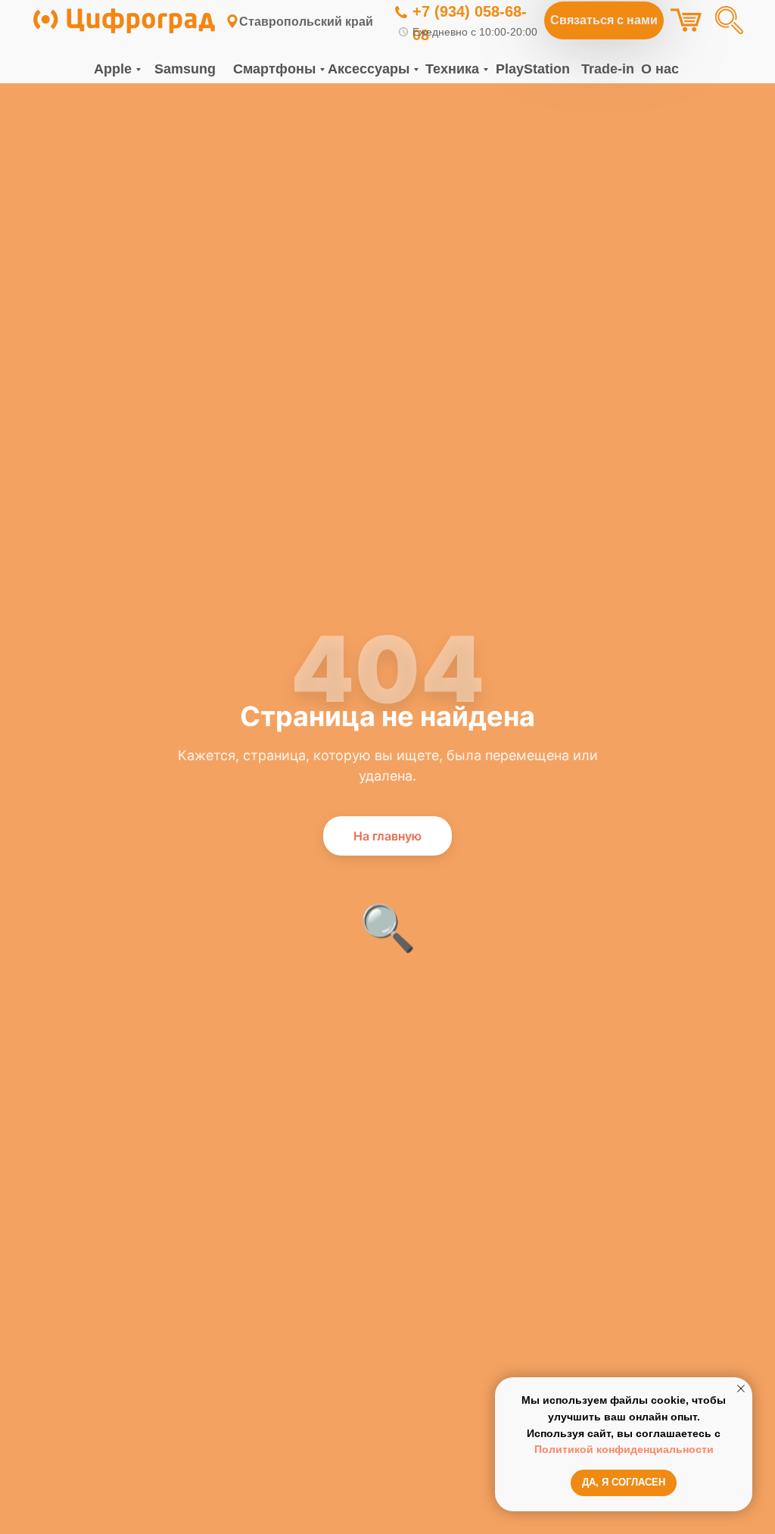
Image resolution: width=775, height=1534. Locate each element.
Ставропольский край (306, 21)
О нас (660, 68)
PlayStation (533, 68)
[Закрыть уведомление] (741, 1388)
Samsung (185, 68)
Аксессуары (368, 68)
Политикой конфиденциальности (624, 1449)
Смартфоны (274, 68)
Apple (113, 68)
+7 (421, 11)
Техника (452, 68)
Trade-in (607, 68)
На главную (387, 835)
